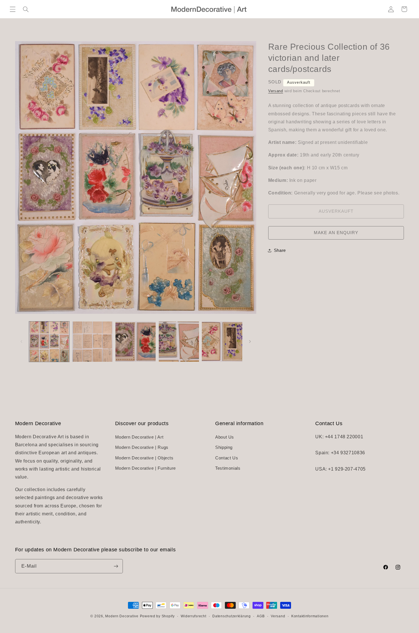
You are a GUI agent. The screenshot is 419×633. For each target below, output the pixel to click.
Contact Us (226, 458)
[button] (12, 9)
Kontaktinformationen (310, 616)
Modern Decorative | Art (139, 437)
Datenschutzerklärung (231, 616)
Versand (275, 91)
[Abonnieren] (115, 566)
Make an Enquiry (336, 232)
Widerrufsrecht (193, 616)
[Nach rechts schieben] (250, 341)
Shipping (224, 447)
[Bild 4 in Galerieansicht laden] (179, 341)
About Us (224, 437)
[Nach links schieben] (21, 341)
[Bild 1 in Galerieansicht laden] (49, 341)
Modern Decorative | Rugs (141, 447)
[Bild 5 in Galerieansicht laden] (222, 341)
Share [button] (280, 250)
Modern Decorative (122, 616)
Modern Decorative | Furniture (145, 468)
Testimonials (228, 468)
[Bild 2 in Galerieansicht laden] (92, 341)
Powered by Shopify (157, 616)
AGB (261, 616)
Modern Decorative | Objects (144, 458)
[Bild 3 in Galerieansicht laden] (135, 341)
